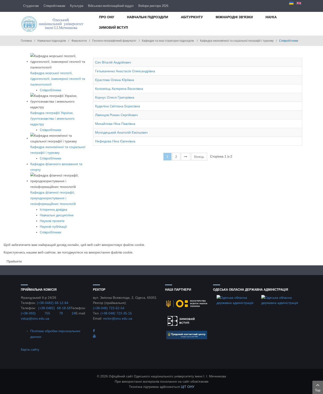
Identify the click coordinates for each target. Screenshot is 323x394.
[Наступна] (185, 156)
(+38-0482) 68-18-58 (54, 308)
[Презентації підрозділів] (94, 336)
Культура (76, 6)
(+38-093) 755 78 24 (48, 313)
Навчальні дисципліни (57, 215)
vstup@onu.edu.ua (35, 318)
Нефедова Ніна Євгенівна (115, 141)
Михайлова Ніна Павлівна (115, 124)
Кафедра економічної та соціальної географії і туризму (237, 40)
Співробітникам (54, 6)
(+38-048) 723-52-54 (108, 308)
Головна (26, 40)
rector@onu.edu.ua (117, 318)
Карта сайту (30, 349)
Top (317, 390)
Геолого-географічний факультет (114, 40)
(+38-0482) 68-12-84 (52, 303)
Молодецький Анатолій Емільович (121, 132)
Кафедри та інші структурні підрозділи (168, 40)
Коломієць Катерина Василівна (119, 89)
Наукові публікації (53, 226)
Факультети (79, 40)
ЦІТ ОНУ (187, 387)
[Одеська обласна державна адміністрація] (235, 300)
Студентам (31, 6)
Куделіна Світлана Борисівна (117, 106)
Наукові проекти (52, 221)
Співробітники (50, 90)
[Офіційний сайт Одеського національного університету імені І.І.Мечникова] (53, 24)
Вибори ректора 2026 (153, 6)
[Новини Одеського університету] (94, 331)
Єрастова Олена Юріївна (114, 80)
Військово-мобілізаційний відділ (111, 6)
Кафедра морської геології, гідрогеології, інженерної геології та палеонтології (57, 78)
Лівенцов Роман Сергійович (116, 115)
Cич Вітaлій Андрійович (113, 62)
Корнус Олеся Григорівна (114, 97)
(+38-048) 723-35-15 (116, 313)
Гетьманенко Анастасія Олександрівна (125, 71)
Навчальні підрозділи (51, 40)
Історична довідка (53, 209)
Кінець (199, 157)
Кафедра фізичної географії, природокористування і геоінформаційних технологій (53, 198)
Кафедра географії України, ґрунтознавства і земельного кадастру (52, 118)
